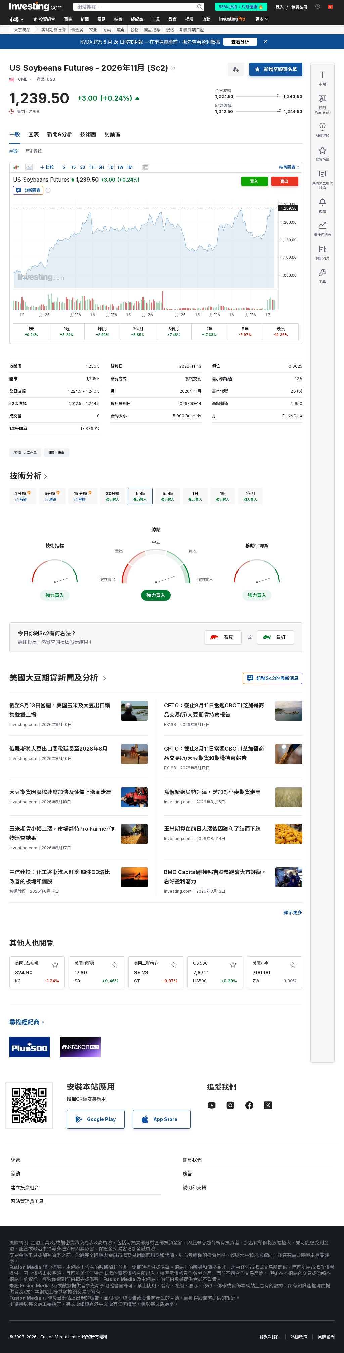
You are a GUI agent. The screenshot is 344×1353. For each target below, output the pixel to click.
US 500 (200, 963)
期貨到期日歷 (192, 29)
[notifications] (318, 6)
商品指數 (152, 29)
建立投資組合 (25, 1187)
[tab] (22, 496)
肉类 (107, 29)
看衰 (228, 637)
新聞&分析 (59, 134)
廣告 (187, 1174)
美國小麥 (261, 963)
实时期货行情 (53, 29)
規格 (170, 29)
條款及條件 (270, 1336)
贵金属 (77, 29)
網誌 (15, 1160)
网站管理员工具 (27, 1201)
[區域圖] (29, 167)
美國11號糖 (84, 963)
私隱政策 (299, 1336)
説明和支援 (194, 1187)
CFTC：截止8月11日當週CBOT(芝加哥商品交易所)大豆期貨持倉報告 (214, 710)
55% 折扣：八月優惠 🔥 (241, 6)
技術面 (88, 134)
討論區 (112, 134)
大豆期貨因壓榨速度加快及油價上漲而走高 (60, 792)
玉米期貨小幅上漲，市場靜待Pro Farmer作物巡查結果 (61, 833)
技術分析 (25, 476)
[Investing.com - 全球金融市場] (35, 6)
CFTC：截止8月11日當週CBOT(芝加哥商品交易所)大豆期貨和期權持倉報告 (214, 753)
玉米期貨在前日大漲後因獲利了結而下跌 (212, 828)
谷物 (134, 29)
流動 (15, 1174)
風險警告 (326, 1336)
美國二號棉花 (146, 963)
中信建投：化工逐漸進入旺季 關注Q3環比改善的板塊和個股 (59, 877)
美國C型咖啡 (26, 963)
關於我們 (192, 1160)
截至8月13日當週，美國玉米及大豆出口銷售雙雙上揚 (59, 710)
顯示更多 (293, 912)
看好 (281, 637)
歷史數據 (34, 151)
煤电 (121, 29)
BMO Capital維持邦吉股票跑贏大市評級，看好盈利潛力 (215, 877)
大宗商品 (22, 29)
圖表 (33, 134)
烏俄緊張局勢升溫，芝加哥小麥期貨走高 (212, 792)
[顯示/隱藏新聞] (145, 167)
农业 (93, 29)
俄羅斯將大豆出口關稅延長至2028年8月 (58, 748)
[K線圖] (16, 167)
